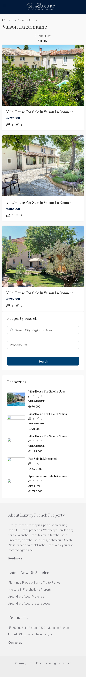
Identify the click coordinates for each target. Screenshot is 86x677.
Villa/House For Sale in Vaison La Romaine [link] (39, 112)
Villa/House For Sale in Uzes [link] (46, 392)
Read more (15, 558)
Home (10, 19)
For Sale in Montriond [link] (42, 459)
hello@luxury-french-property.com (34, 634)
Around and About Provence (26, 596)
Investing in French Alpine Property (29, 589)
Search (43, 361)
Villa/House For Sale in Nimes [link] (47, 414)
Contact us (15, 642)
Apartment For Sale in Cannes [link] (47, 476)
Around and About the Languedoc (29, 603)
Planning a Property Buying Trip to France (34, 582)
